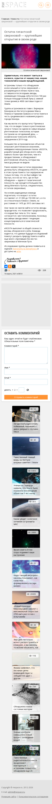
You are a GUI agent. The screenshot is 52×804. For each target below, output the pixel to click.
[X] (13, 266)
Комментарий (11, 345)
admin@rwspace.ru (16, 792)
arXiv (19, 251)
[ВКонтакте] (6, 266)
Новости (15, 19)
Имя (7, 367)
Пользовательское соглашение (33, 796)
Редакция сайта (8, 796)
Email (7, 377)
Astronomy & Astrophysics (25, 248)
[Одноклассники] (10, 266)
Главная (5, 19)
